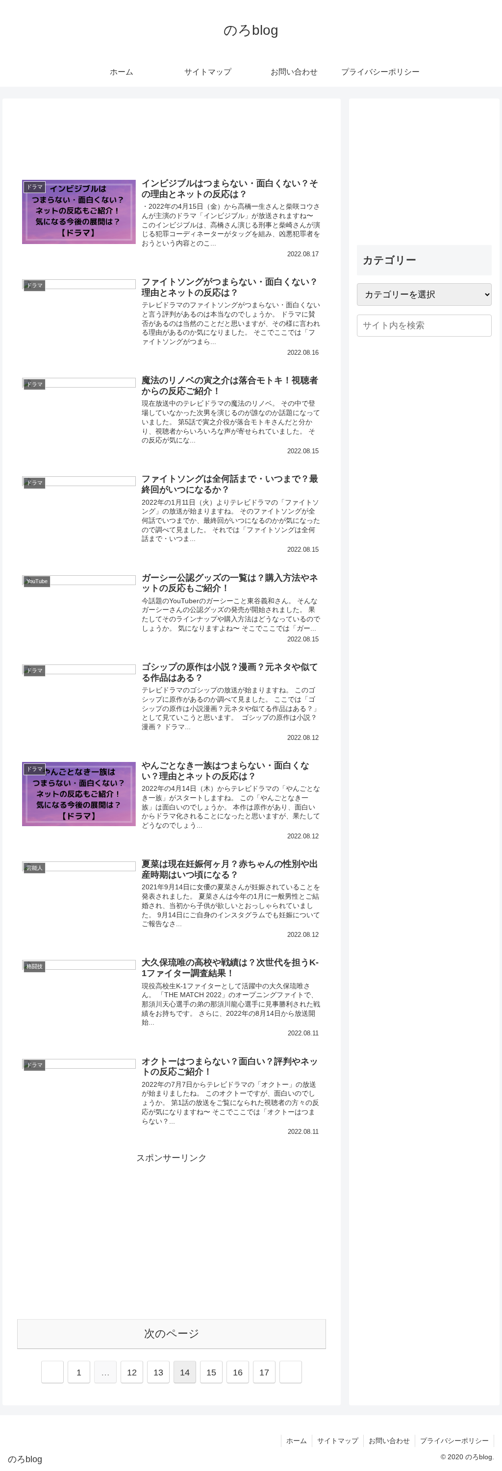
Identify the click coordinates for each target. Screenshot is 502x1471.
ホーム (296, 1441)
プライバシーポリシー (454, 1441)
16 (238, 1372)
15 (211, 1372)
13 (158, 1372)
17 (264, 1372)
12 (132, 1372)
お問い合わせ (389, 1441)
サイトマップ (337, 1441)
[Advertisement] (171, 133)
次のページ (172, 1333)
